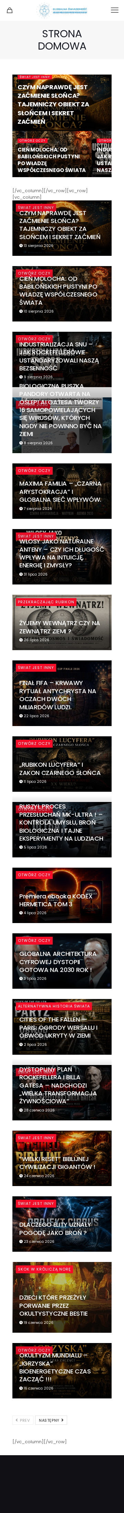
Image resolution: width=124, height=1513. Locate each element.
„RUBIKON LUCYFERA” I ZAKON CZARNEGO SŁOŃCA (60, 768)
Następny (50, 1420)
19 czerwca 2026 (38, 1322)
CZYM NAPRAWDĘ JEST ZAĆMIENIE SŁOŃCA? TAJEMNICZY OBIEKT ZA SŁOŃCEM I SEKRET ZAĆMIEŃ (53, 104)
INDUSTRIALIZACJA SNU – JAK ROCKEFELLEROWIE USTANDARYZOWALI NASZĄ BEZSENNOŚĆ (59, 356)
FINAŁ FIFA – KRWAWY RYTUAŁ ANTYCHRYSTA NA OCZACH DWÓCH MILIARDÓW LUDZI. (57, 695)
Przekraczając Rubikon (46, 602)
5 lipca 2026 (35, 847)
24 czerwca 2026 (38, 1176)
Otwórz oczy (32, 141)
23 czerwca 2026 (38, 1241)
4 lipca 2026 (34, 913)
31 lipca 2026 (35, 574)
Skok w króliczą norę (44, 1269)
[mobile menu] (115, 10)
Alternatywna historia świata (54, 1006)
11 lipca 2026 (34, 781)
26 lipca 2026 (36, 640)
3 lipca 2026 (34, 978)
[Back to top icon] (110, 1499)
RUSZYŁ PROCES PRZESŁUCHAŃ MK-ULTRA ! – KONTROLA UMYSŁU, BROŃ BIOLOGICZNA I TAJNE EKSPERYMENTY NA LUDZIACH (61, 822)
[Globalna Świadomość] (62, 10)
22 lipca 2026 (36, 716)
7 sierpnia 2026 (37, 508)
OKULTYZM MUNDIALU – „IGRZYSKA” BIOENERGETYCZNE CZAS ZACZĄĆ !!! (55, 1367)
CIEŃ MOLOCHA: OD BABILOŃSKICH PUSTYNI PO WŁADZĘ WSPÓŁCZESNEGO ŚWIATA (52, 160)
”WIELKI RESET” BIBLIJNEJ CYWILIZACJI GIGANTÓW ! (57, 1163)
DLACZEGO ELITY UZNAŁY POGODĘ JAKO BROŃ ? (55, 1228)
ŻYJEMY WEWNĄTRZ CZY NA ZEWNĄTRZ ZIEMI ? (59, 627)
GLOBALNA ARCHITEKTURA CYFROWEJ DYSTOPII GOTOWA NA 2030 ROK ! (57, 961)
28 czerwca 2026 (39, 1110)
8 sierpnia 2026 (38, 443)
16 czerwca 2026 (38, 1388)
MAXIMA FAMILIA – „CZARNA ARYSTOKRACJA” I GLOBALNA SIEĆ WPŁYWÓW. (60, 491)
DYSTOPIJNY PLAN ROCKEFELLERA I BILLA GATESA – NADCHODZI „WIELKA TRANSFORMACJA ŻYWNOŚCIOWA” (58, 1085)
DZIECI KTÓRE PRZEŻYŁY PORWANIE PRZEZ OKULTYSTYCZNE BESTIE (53, 1305)
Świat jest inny (35, 77)
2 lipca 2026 (35, 1044)
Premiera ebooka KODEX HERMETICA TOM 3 (55, 900)
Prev (24, 1420)
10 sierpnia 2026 (38, 311)
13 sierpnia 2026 (38, 245)
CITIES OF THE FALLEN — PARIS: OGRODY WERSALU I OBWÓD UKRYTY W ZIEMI (58, 1027)
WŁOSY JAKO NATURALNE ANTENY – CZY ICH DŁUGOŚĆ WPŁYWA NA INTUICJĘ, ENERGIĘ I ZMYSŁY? (61, 553)
